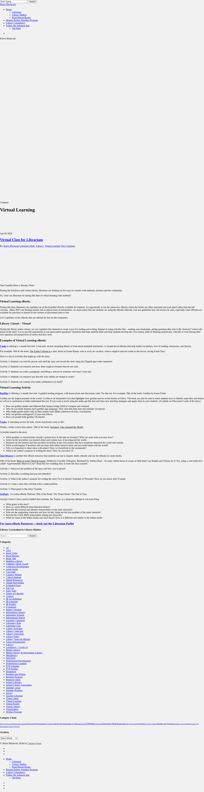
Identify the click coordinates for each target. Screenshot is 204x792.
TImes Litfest (12, 698)
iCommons (11, 607)
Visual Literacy (13, 706)
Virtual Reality (13, 704)
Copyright (11, 572)
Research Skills (13, 679)
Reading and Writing (16, 674)
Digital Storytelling (15, 582)
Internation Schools (15, 615)
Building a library (14, 561)
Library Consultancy (15, 772)
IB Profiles (11, 604)
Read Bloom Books (21, 767)
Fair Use (10, 588)
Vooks (3, 346)
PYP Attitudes (12, 666)
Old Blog (16, 777)
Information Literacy (15, 612)
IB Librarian (12, 601)
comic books (12, 569)
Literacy (40, 246)
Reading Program (14, 677)
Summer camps (13, 687)
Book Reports (12, 556)
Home (9, 759)
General (9, 596)
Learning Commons (15, 620)
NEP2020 (10, 658)
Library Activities (14, 628)
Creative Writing (14, 574)
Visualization (12, 709)
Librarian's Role (27, 246)
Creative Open (34, 743)
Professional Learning (16, 663)
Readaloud (11, 671)
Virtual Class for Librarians (21, 240)
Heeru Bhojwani (8, 4)
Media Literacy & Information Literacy (24, 652)
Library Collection (14, 631)
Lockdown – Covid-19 (17, 647)
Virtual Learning (52, 246)
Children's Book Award (17, 564)
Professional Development (18, 661)
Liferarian (16, 761)
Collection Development (17, 566)
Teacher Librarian (14, 696)
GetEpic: (4, 494)
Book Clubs (11, 553)
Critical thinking (13, 577)
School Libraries (14, 682)
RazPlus (4, 393)
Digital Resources (14, 580)
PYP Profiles (12, 669)
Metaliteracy (12, 655)
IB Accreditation (14, 599)
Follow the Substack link (17, 775)
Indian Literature (14, 609)
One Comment (68, 246)
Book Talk (11, 558)
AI (7, 547)
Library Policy (13, 636)
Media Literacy (13, 650)
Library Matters (19, 764)
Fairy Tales (11, 591)
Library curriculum (15, 634)
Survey (9, 693)
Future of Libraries (15, 593)
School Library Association (19, 685)
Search (32, 1)
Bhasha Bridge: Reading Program (22, 769)
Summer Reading (14, 690)
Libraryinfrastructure (15, 642)
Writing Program (14, 712)
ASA (8, 550)
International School (15, 617)
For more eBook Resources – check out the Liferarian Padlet (37, 523)
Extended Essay (13, 585)
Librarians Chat (13, 626)
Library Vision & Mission (18, 639)
